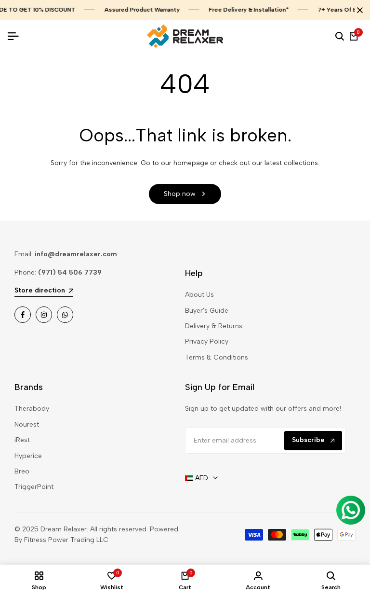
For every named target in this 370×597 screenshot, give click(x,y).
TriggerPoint (33, 487)
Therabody (31, 408)
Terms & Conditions (216, 357)
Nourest (26, 424)
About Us (199, 295)
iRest (22, 440)
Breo (21, 471)
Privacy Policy (206, 341)
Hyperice (28, 456)
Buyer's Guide (206, 310)
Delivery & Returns (213, 326)
